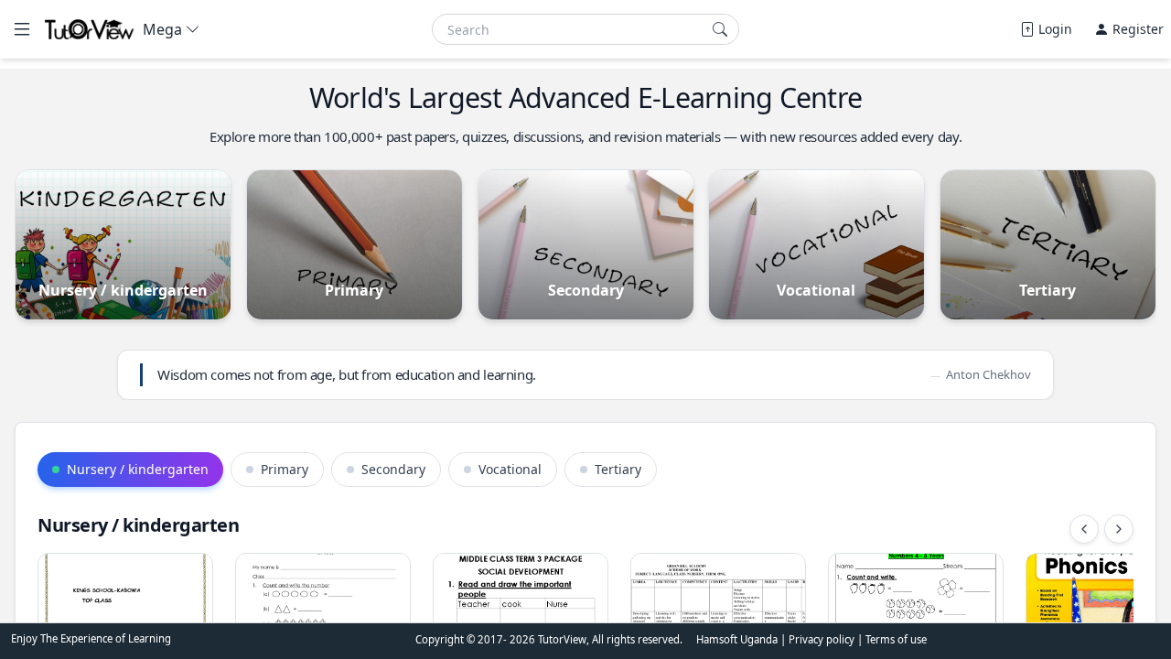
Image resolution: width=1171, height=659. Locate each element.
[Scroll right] (1118, 529)
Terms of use (896, 639)
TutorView (562, 639)
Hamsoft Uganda (737, 639)
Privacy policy (823, 639)
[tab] (130, 469)
